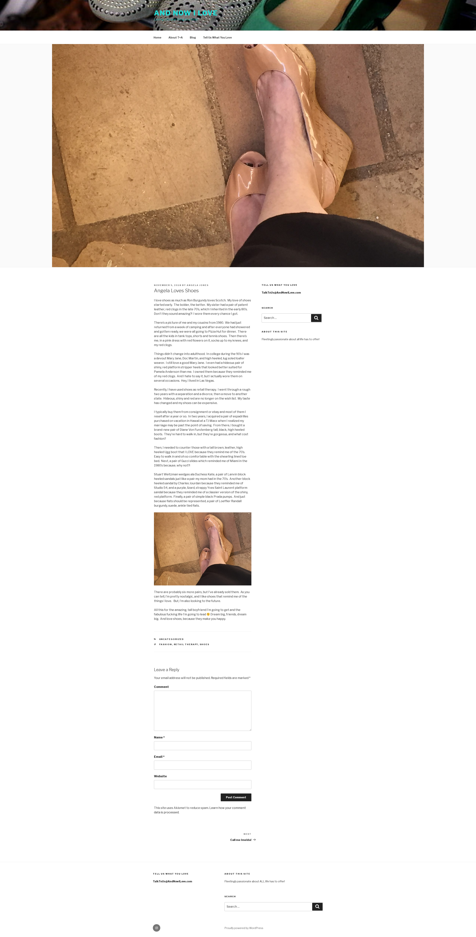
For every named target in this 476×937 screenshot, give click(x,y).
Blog (193, 37)
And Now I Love (186, 13)
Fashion (165, 644)
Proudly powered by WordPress (243, 928)
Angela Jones (198, 285)
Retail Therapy (186, 644)
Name (159, 737)
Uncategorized (171, 639)
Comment (161, 687)
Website (160, 776)
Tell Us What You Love (217, 37)
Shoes (205, 644)
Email (159, 757)
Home (157, 37)
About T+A (175, 37)
